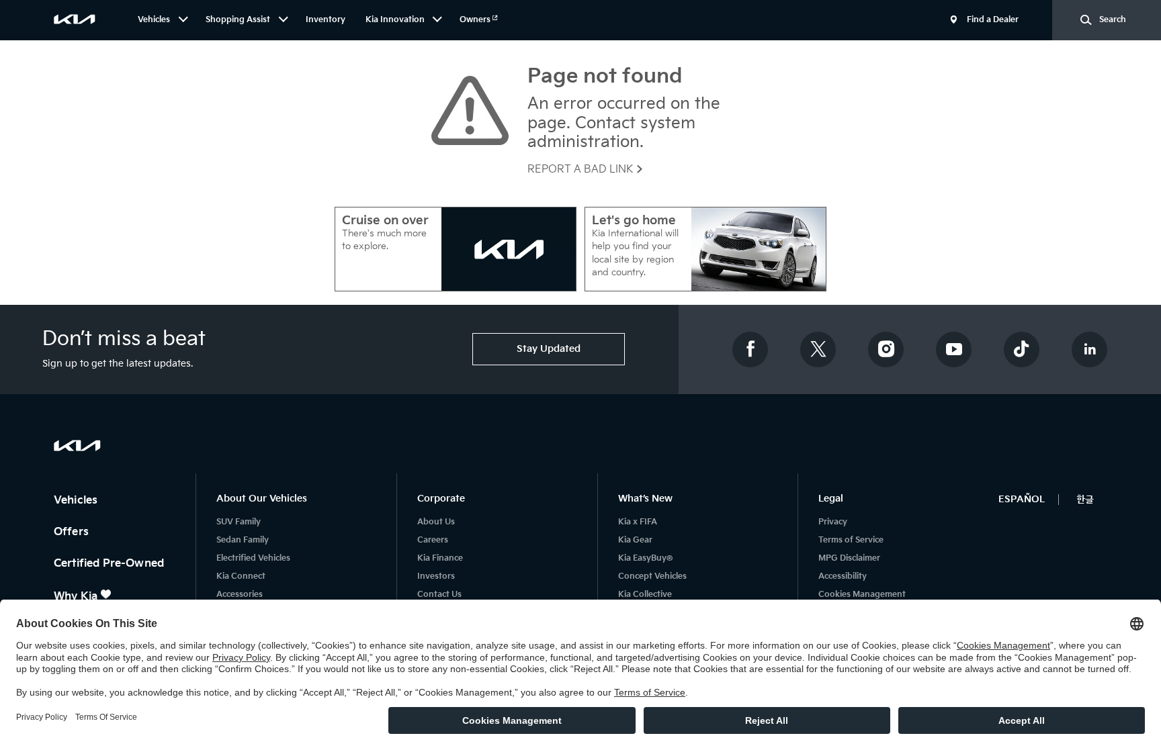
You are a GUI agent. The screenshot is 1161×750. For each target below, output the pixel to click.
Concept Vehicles (652, 576)
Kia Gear (635, 540)
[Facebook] (750, 349)
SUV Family (238, 522)
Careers (432, 540)
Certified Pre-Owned (110, 563)
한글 (1085, 499)
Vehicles (77, 500)
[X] (818, 349)
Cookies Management (862, 595)
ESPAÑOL (1021, 499)
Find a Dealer (993, 20)
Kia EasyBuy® (645, 558)
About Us (436, 522)
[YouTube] (954, 349)
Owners (476, 20)
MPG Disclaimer (849, 558)
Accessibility (842, 576)
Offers (72, 532)
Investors (436, 576)
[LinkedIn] (1090, 349)
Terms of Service (851, 540)
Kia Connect (240, 576)
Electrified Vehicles (253, 558)
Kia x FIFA (637, 522)
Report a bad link (581, 169)
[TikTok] (1022, 349)
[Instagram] (886, 349)
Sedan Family (242, 540)
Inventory (325, 20)
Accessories (239, 595)
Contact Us (439, 595)
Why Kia (77, 596)
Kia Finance (440, 558)
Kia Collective (645, 595)
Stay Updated (548, 349)
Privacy (832, 522)
